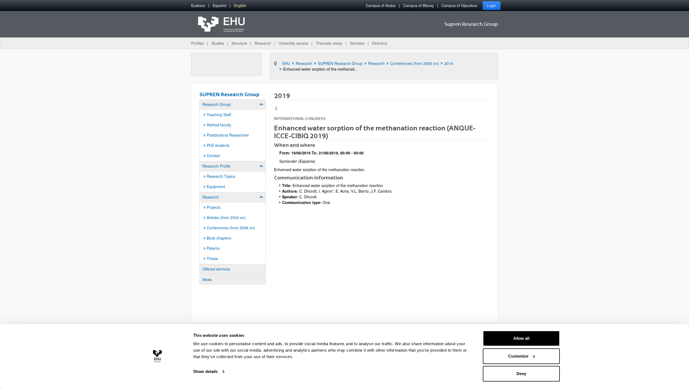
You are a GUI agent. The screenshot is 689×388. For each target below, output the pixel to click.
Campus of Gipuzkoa (459, 5)
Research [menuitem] (263, 43)
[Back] (276, 108)
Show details (205, 371)
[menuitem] (198, 5)
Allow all (521, 338)
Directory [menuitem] (379, 43)
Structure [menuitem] (239, 43)
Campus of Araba (381, 5)
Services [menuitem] (357, 43)
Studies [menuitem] (217, 43)
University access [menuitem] (293, 43)
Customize (518, 356)
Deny (521, 373)
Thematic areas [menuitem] (329, 43)
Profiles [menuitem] (197, 43)
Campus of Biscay (418, 5)
